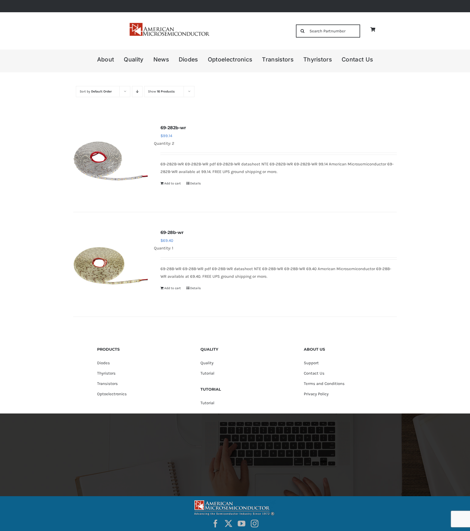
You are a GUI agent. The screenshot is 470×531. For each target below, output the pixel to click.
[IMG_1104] (169, 24)
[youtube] (241, 523)
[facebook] (215, 523)
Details (195, 183)
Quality (207, 362)
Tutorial (207, 373)
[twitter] (228, 523)
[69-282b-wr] (110, 161)
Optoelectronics (112, 393)
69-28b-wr (172, 232)
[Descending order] (137, 91)
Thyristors (106, 373)
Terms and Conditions (324, 383)
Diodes (103, 362)
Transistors (107, 383)
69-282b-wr (173, 127)
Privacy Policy (316, 393)
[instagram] (254, 523)
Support (311, 362)
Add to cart (172, 183)
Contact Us (314, 373)
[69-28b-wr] (110, 266)
